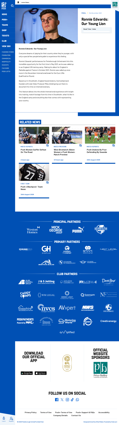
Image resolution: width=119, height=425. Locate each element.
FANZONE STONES (8, 52)
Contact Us (76, 415)
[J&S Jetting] (46, 282)
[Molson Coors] (67, 282)
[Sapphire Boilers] (25, 308)
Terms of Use (45, 412)
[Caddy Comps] (25, 295)
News (4, 14)
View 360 (6, 46)
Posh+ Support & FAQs (85, 412)
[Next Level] (108, 250)
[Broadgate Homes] (46, 321)
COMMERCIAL (6, 58)
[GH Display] (46, 249)
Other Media (99, 422)
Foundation (6, 55)
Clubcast (114, 422)
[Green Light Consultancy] (67, 295)
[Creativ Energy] (108, 321)
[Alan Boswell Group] (25, 282)
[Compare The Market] (67, 249)
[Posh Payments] (25, 321)
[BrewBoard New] (108, 308)
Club (4, 40)
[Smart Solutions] (87, 249)
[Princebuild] (25, 249)
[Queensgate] (87, 295)
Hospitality (6, 61)
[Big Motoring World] (67, 321)
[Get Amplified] (67, 332)
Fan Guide (5, 68)
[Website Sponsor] (115, 5)
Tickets (5, 35)
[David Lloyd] (108, 282)
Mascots (5, 65)
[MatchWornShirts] (87, 308)
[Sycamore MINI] (87, 262)
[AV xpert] (67, 308)
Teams (5, 24)
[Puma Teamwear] (78, 229)
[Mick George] (55, 229)
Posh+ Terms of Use (63, 412)
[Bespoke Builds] (46, 262)
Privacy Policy (30, 412)
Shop (4, 30)
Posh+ (5, 19)
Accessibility (103, 412)
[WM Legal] (46, 295)
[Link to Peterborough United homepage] (4, 5)
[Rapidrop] (87, 321)
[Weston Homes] (33, 229)
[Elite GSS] (87, 282)
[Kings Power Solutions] (100, 229)
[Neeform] (108, 295)
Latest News (25, 2)
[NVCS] (46, 308)
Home (18, 2)
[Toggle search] (12, 5)
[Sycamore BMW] (67, 262)
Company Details (60, 415)
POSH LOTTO (6, 71)
